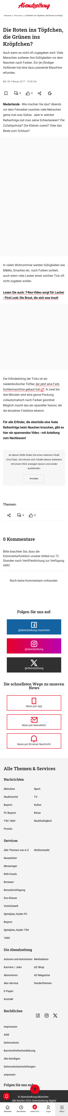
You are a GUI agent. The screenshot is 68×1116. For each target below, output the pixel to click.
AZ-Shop (39, 967)
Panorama (18, 15)
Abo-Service (11, 983)
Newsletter (10, 858)
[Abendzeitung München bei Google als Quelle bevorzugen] (50, 93)
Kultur (37, 804)
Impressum (10, 1026)
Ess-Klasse (10, 897)
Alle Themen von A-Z (16, 850)
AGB (6, 1034)
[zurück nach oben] (35, 1089)
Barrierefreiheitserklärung (19, 1050)
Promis (8, 828)
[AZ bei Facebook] (38, 1015)
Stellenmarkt (41, 850)
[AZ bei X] (55, 1015)
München (9, 788)
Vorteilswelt (11, 905)
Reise (37, 812)
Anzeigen (34, 478)
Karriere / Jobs (13, 967)
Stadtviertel (11, 796)
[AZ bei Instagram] (46, 1015)
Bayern (8, 804)
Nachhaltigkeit (43, 820)
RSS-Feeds (10, 874)
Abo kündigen (12, 1058)
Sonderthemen (43, 983)
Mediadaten (41, 959)
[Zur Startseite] (34, 8)
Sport (37, 788)
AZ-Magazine (42, 975)
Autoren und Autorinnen (18, 959)
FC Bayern (10, 812)
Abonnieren (11, 975)
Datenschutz (11, 1042)
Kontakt (8, 999)
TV (35, 796)
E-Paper (8, 991)
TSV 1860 (9, 820)
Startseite (7, 15)
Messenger (10, 866)
